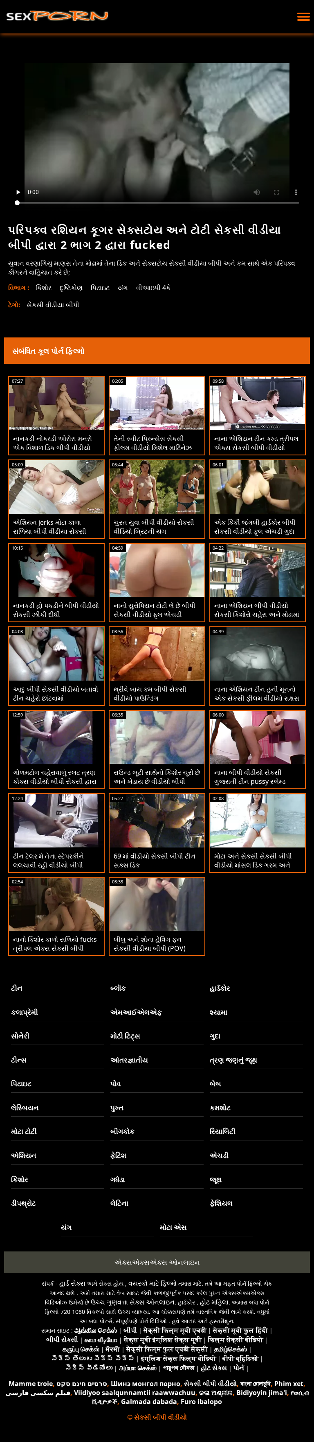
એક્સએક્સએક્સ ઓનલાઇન (157, 1262)
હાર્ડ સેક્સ (72, 1283)
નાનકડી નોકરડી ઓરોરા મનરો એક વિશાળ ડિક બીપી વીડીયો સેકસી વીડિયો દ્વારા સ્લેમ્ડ (52, 447)
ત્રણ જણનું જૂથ (233, 1060)
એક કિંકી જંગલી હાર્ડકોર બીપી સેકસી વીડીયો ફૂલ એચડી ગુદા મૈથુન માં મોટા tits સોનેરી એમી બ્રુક (255, 536)
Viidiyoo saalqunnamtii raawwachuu (134, 1392)
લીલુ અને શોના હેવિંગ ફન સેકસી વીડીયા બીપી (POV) (150, 944)
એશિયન (23, 1155)
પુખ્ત (116, 1107)
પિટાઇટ (100, 287)
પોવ (115, 1083)
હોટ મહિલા (214, 1302)
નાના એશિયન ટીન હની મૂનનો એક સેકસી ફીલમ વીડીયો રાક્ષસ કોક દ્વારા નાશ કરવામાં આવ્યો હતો (256, 703)
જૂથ (216, 1179)
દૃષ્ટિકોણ (71, 287)
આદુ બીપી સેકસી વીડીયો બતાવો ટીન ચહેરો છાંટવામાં (55, 694)
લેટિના (119, 1203)
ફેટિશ (118, 1155)
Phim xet (288, 1383)
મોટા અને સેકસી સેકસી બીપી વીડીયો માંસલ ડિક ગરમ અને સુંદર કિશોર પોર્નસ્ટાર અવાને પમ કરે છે (256, 869)
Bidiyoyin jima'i (261, 1392)
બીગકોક (122, 1131)
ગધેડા (117, 1179)
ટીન (16, 988)
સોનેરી (20, 1035)
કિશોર (44, 287)
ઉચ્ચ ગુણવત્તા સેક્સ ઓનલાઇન (133, 1302)
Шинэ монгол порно (145, 1383)
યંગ (123, 287)
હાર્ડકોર (220, 988)
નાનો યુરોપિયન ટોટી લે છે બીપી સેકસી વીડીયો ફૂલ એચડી (154, 610)
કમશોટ (220, 1107)
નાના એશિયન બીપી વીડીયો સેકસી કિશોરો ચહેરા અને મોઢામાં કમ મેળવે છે (256, 614)
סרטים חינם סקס (81, 1383)
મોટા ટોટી (24, 1131)
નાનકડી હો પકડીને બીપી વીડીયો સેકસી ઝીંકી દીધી (56, 610)
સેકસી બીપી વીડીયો (210, 1383)
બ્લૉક (118, 988)
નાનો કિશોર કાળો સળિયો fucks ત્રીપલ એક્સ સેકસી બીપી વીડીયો (55, 948)
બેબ (215, 1083)
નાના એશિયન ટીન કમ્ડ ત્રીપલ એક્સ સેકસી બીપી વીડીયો (256, 443)
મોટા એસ (173, 1227)
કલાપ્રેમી (24, 1012)
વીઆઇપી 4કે (153, 287)
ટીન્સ (19, 1060)
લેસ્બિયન (25, 1107)
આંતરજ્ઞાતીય (129, 1060)
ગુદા (215, 1035)
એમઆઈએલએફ (136, 1012)
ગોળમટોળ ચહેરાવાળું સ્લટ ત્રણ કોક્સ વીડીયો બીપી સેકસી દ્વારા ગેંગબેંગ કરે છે (54, 781)
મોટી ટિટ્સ (125, 1035)
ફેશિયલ (221, 1203)
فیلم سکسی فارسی (37, 1392)
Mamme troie (31, 1383)
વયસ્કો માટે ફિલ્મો (152, 1283)
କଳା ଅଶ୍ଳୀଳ (216, 1392)
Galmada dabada (149, 1401)
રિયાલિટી (223, 1131)
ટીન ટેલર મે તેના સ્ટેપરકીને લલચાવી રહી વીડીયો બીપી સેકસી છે (48, 865)
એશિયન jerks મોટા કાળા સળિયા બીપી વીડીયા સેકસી (49, 527)
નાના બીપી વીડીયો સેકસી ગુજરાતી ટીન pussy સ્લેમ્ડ (250, 777)
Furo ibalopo (201, 1401)
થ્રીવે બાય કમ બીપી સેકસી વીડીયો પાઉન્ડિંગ (150, 694)
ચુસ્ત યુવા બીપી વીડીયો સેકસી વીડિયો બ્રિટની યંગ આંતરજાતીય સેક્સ (154, 531)
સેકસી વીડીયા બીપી (53, 304)
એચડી (219, 1155)
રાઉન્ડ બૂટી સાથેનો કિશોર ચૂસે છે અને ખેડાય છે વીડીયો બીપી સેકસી (157, 781)
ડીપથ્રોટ (23, 1203)
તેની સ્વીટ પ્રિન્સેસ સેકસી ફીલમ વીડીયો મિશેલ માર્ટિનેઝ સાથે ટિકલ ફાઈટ (153, 447)
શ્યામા (218, 1012)
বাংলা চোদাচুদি (255, 1383)
